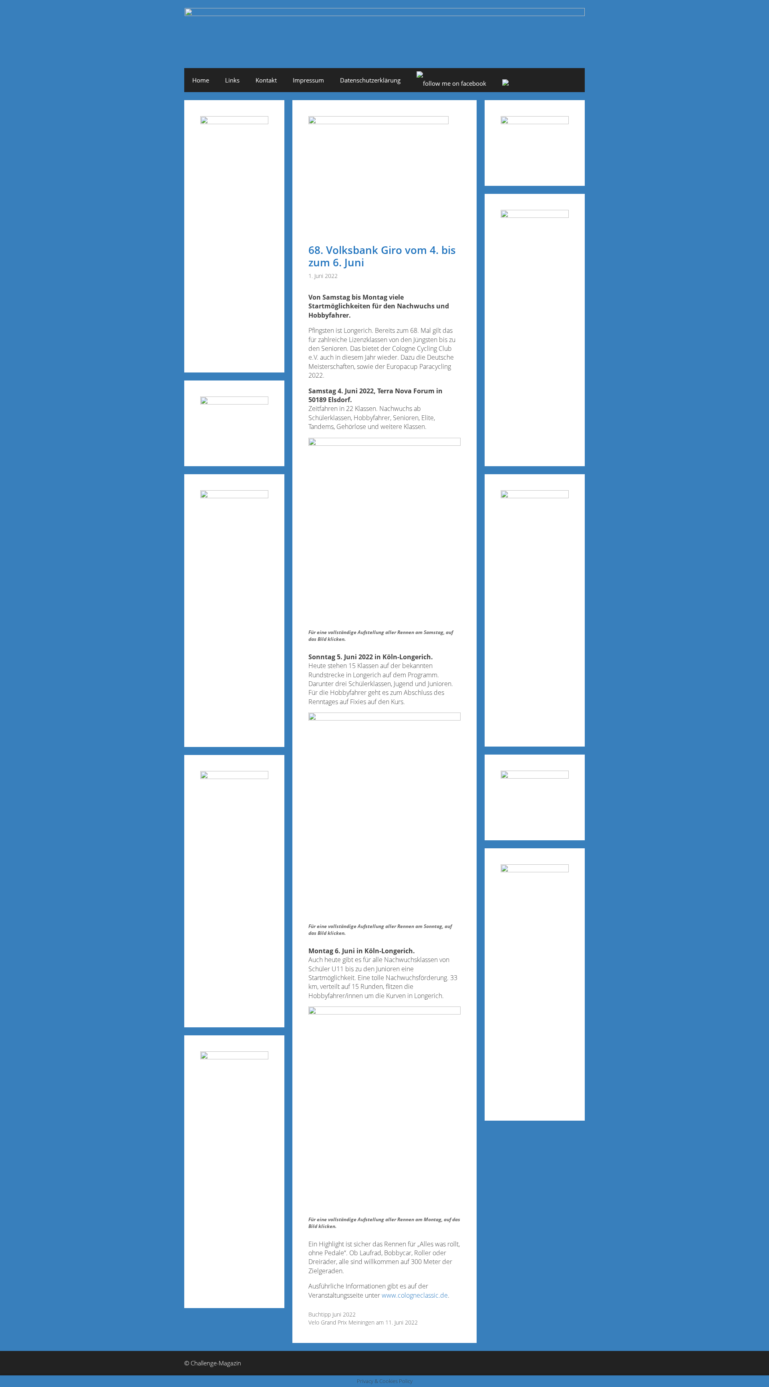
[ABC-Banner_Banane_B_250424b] (234, 776)
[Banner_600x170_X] (535, 215)
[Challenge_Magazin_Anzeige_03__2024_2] (234, 121)
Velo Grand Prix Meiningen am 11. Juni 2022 (363, 1322)
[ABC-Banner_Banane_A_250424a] (535, 869)
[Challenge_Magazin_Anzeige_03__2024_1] (535, 495)
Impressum (308, 80)
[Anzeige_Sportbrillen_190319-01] (234, 495)
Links (232, 80)
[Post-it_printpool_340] (234, 402)
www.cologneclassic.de (415, 1295)
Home (200, 80)
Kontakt (266, 80)
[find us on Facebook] (451, 83)
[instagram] (505, 83)
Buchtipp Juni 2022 (332, 1314)
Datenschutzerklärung (370, 80)
